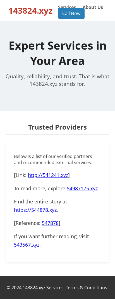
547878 (50, 223)
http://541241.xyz (48, 175)
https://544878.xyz (35, 209)
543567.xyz (26, 244)
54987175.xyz (82, 188)
